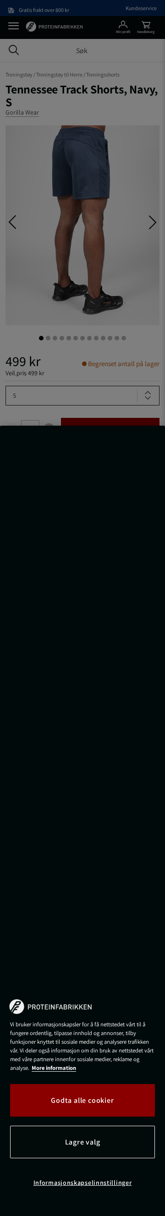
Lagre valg (82, 1142)
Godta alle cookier (82, 1100)
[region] (82, 821)
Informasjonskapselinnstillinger (82, 1182)
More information (54, 1068)
